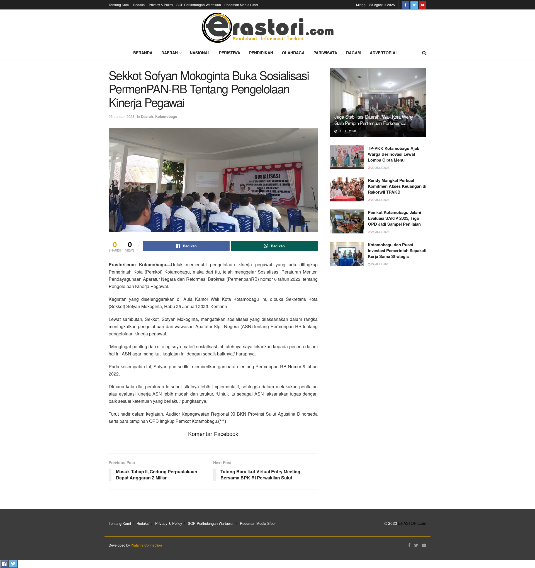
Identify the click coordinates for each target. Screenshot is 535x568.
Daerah (147, 116)
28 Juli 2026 (379, 231)
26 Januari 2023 (121, 116)
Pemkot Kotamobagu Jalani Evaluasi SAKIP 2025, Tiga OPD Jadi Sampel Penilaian (394, 218)
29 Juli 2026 (379, 199)
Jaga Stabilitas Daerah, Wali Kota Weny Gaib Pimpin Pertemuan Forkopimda (373, 120)
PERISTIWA (229, 52)
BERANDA (142, 52)
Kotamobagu (166, 116)
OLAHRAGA (293, 52)
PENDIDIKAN (261, 52)
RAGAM (353, 52)
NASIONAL (200, 52)
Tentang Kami (119, 4)
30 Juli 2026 (379, 167)
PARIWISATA (325, 52)
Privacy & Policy (161, 4)
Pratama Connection (146, 545)
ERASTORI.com (412, 523)
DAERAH (169, 52)
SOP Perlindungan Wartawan (198, 4)
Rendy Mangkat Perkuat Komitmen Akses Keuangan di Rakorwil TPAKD (397, 186)
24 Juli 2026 (379, 264)
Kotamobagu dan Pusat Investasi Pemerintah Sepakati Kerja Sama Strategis (397, 250)
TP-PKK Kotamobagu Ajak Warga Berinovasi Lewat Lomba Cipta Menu (393, 154)
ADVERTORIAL (384, 52)
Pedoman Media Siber (241, 4)
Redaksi (139, 4)
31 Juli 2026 (346, 131)
